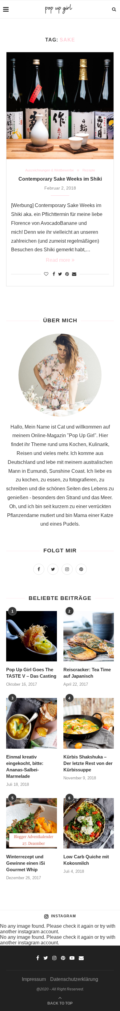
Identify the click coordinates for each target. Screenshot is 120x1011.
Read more (58, 260)
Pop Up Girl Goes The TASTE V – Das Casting (31, 673)
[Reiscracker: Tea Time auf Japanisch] (88, 636)
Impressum (34, 979)
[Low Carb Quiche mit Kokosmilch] (88, 823)
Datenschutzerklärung (74, 979)
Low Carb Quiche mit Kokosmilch (86, 860)
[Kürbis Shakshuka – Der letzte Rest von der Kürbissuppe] (88, 723)
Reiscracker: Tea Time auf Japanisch (87, 673)
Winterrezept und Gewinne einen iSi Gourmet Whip (25, 863)
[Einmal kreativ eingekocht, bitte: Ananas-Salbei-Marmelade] (31, 723)
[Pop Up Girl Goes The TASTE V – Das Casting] (31, 636)
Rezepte (88, 170)
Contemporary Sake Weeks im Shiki (60, 179)
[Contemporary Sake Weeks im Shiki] (60, 105)
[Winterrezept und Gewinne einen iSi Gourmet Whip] (31, 823)
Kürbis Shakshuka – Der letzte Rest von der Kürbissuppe (88, 763)
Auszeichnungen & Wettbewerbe (49, 170)
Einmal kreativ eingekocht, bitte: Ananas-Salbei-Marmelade (24, 766)
